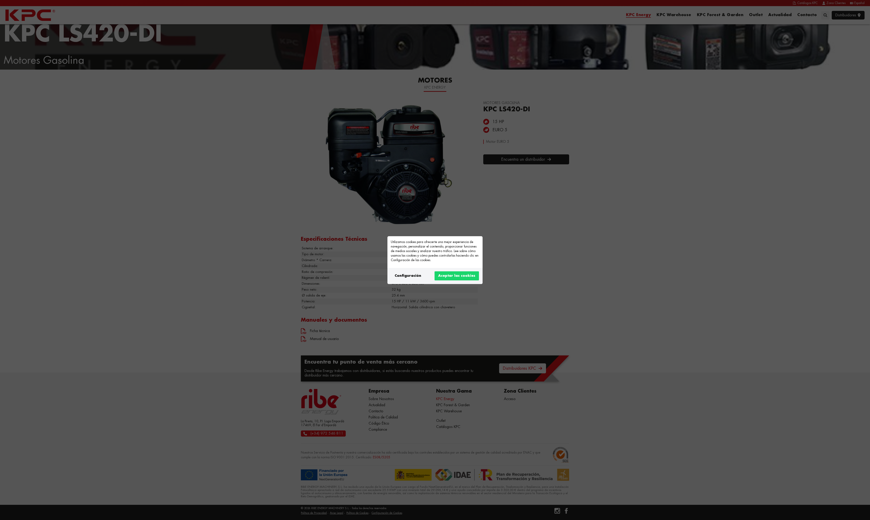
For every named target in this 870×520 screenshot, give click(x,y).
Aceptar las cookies (456, 275)
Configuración (408, 275)
